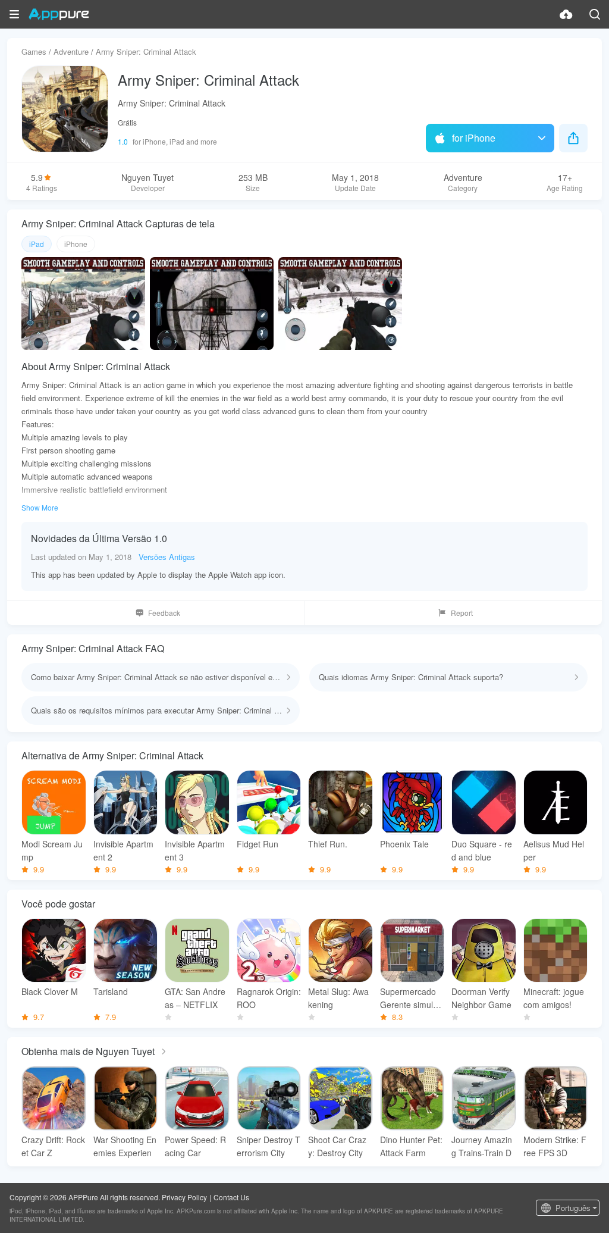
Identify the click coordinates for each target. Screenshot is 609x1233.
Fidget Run (257, 844)
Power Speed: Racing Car (195, 1146)
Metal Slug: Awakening (338, 997)
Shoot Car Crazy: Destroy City (337, 1146)
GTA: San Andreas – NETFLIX (195, 997)
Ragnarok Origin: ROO (269, 997)
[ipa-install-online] (566, 14)
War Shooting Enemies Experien (124, 1146)
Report (462, 613)
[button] (14, 14)
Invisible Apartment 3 (195, 850)
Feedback (164, 613)
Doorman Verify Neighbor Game (481, 997)
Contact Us (231, 1197)
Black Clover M (49, 991)
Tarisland (110, 991)
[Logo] (59, 14)
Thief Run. (327, 844)
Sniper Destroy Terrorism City (268, 1146)
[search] (594, 14)
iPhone (75, 244)
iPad (36, 244)
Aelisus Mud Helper (553, 850)
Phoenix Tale (404, 844)
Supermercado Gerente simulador (411, 998)
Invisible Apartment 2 (123, 850)
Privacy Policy (184, 1197)
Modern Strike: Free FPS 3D (554, 1146)
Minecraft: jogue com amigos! (553, 997)
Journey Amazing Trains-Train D (481, 1146)
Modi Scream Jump (52, 850)
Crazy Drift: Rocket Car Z (53, 1146)
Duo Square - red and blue (481, 850)
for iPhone (473, 138)
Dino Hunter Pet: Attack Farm (411, 1146)
